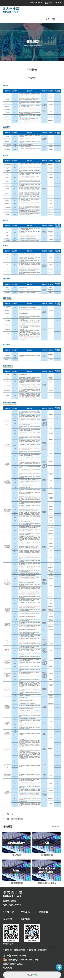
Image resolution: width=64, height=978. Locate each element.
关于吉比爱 (8, 912)
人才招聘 (7, 918)
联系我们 (25, 918)
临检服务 (43, 912)
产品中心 (25, 912)
